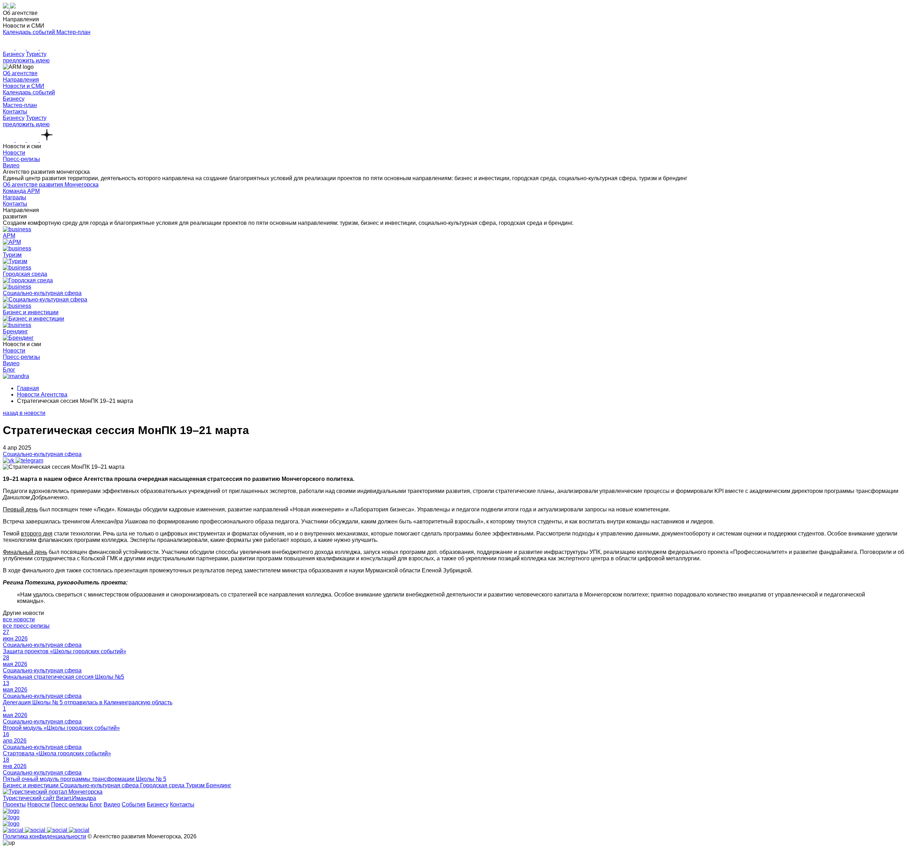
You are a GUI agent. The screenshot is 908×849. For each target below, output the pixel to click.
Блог (96, 804)
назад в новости (24, 413)
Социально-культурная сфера (42, 454)
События (133, 804)
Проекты (14, 804)
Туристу (36, 54)
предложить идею (26, 60)
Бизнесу (13, 54)
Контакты (182, 804)
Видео (112, 804)
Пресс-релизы (69, 804)
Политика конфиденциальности (44, 836)
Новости (38, 804)
